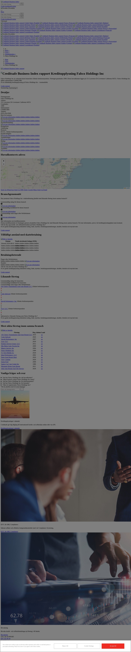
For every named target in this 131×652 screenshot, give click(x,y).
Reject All (65, 646)
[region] (65, 646)
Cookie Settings (89, 646)
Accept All (113, 646)
